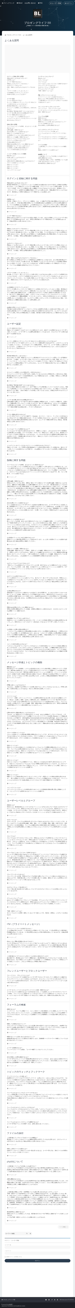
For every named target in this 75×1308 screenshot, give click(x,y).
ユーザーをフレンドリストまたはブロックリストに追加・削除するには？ (53, 111)
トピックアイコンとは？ (14, 170)
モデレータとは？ (43, 80)
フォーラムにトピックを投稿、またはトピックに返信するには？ (21, 127)
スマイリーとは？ (12, 159)
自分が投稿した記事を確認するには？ (49, 125)
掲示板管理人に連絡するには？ (47, 163)
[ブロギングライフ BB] (37, 13)
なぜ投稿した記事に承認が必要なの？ (18, 147)
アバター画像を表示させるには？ (16, 115)
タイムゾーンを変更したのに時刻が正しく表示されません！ (21, 108)
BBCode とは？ (11, 155)
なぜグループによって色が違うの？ (48, 87)
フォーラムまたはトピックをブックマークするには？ (52, 134)
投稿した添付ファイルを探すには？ (48, 150)
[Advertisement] (38, 59)
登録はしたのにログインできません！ (18, 83)
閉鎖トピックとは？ (12, 168)
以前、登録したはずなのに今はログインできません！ (21, 88)
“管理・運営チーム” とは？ (45, 91)
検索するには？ (42, 118)
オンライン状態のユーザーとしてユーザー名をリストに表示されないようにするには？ (21, 103)
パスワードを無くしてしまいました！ (18, 91)
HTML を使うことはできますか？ (16, 157)
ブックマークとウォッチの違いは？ (48, 131)
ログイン (7, 1240)
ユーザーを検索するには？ (46, 123)
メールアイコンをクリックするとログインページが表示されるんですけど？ (21, 119)
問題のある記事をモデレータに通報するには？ (20, 144)
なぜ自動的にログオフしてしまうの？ (18, 92)
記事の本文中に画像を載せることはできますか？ (21, 161)
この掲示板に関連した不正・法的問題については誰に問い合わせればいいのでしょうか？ (53, 160)
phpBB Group (58, 390)
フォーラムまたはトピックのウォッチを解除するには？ (53, 139)
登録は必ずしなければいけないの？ (17, 78)
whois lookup (20, 1197)
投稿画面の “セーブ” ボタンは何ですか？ (18, 146)
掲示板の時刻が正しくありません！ (17, 106)
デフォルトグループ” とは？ (46, 89)
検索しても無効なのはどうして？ (47, 120)
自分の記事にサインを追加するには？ (18, 131)
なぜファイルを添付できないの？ (16, 140)
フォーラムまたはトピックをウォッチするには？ (52, 136)
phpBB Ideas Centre (28, 1182)
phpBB (10, 1304)
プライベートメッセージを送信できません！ (51, 97)
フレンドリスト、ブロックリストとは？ (49, 108)
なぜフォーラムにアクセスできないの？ (18, 139)
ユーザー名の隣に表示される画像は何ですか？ (20, 113)
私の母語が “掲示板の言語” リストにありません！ (21, 111)
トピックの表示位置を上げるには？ (17, 149)
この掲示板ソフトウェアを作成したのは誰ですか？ (53, 156)
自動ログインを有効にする (14, 1256)
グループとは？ (42, 82)
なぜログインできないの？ (14, 85)
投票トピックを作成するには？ (16, 133)
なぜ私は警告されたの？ (14, 142)
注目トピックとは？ (12, 166)
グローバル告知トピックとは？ (16, 163)
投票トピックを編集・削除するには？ (18, 137)
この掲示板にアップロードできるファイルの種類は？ (52, 147)
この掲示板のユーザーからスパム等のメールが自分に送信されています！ (53, 101)
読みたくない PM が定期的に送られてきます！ (51, 98)
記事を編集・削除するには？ (15, 130)
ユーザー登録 (15, 1240)
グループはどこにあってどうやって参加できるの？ (53, 83)
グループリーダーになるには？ (47, 85)
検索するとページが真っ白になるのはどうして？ (52, 121)
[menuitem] (19, 3)
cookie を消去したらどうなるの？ (16, 94)
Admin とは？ (42, 78)
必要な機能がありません (45, 158)
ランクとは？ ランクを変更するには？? (18, 116)
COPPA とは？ (11, 80)
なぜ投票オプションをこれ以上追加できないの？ (21, 135)
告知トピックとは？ (12, 164)
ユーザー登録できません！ (14, 82)
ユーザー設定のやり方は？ (14, 100)
